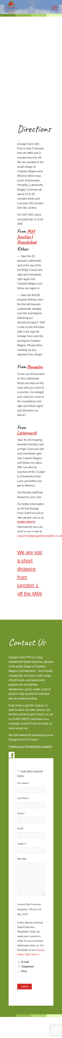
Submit (24, 986)
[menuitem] (52, 7)
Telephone (27, 966)
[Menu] (52, 7)
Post (24, 971)
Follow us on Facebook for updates (30, 746)
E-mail (25, 962)
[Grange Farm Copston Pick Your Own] (26, 7)
